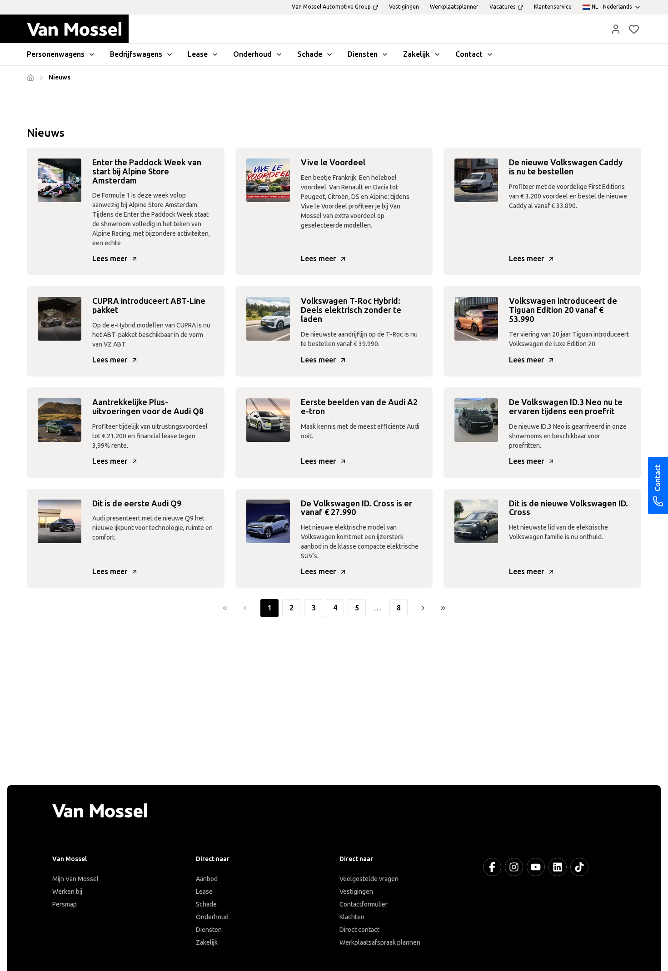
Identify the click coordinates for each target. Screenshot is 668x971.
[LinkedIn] (557, 867)
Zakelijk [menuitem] (416, 54)
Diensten (209, 930)
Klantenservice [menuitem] (553, 7)
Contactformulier (363, 904)
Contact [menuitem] (469, 54)
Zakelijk (207, 942)
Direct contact (359, 930)
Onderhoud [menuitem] (252, 54)
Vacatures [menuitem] (502, 7)
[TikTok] (579, 867)
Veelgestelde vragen (369, 879)
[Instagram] (514, 867)
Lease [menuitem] (198, 54)
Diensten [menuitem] (363, 54)
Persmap (64, 904)
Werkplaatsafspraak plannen (379, 942)
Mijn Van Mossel (75, 879)
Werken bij (67, 892)
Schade (206, 904)
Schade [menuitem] (309, 54)
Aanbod (207, 879)
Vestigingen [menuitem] (404, 7)
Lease (204, 892)
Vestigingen (356, 892)
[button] (615, 29)
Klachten (351, 917)
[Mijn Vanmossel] (615, 29)
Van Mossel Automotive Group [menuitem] (331, 7)
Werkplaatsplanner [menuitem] (454, 7)
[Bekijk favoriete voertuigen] (634, 29)
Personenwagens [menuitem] (56, 54)
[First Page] (225, 608)
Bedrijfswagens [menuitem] (136, 54)
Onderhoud (212, 917)
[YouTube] (536, 867)
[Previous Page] (245, 608)
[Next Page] (423, 608)
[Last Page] (443, 608)
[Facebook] (492, 867)
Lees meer (109, 258)
